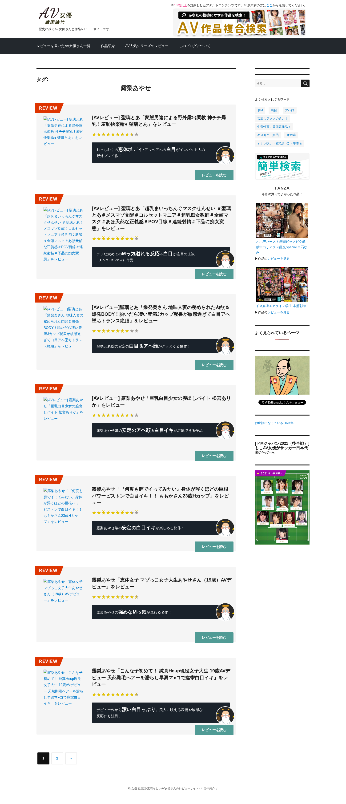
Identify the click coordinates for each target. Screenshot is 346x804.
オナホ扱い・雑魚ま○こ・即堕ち (279, 143)
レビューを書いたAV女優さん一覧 (63, 46)
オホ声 (291, 135)
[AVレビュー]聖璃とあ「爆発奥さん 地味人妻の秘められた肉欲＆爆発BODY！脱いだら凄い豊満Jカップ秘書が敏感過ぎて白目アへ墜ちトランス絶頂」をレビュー (161, 314)
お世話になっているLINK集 (274, 423)
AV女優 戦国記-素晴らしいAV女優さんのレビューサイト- (164, 788)
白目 (274, 110)
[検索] (305, 83)
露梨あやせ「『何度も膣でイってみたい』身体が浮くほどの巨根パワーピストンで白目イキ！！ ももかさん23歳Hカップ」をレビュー (160, 495)
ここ (269, 5)
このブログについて (195, 46)
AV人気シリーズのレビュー (147, 46)
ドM (260, 110)
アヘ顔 (289, 110)
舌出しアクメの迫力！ (272, 118)
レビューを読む (214, 175)
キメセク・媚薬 (268, 135)
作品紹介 (108, 46)
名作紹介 (209, 788)
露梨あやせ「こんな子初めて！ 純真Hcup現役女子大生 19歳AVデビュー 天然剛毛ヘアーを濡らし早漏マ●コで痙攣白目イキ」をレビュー (161, 677)
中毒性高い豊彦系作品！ (274, 127)
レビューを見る (279, 258)
